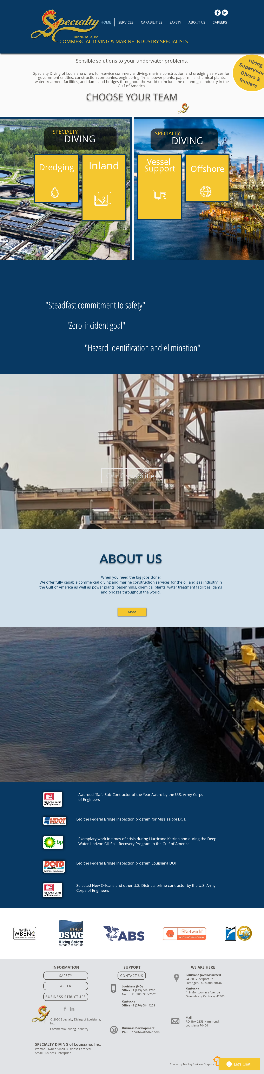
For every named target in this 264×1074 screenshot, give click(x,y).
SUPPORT (132, 967)
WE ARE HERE (203, 967)
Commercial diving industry (69, 1029)
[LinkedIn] (225, 13)
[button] (126, 22)
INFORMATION (65, 967)
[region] (56, 178)
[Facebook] (217, 13)
